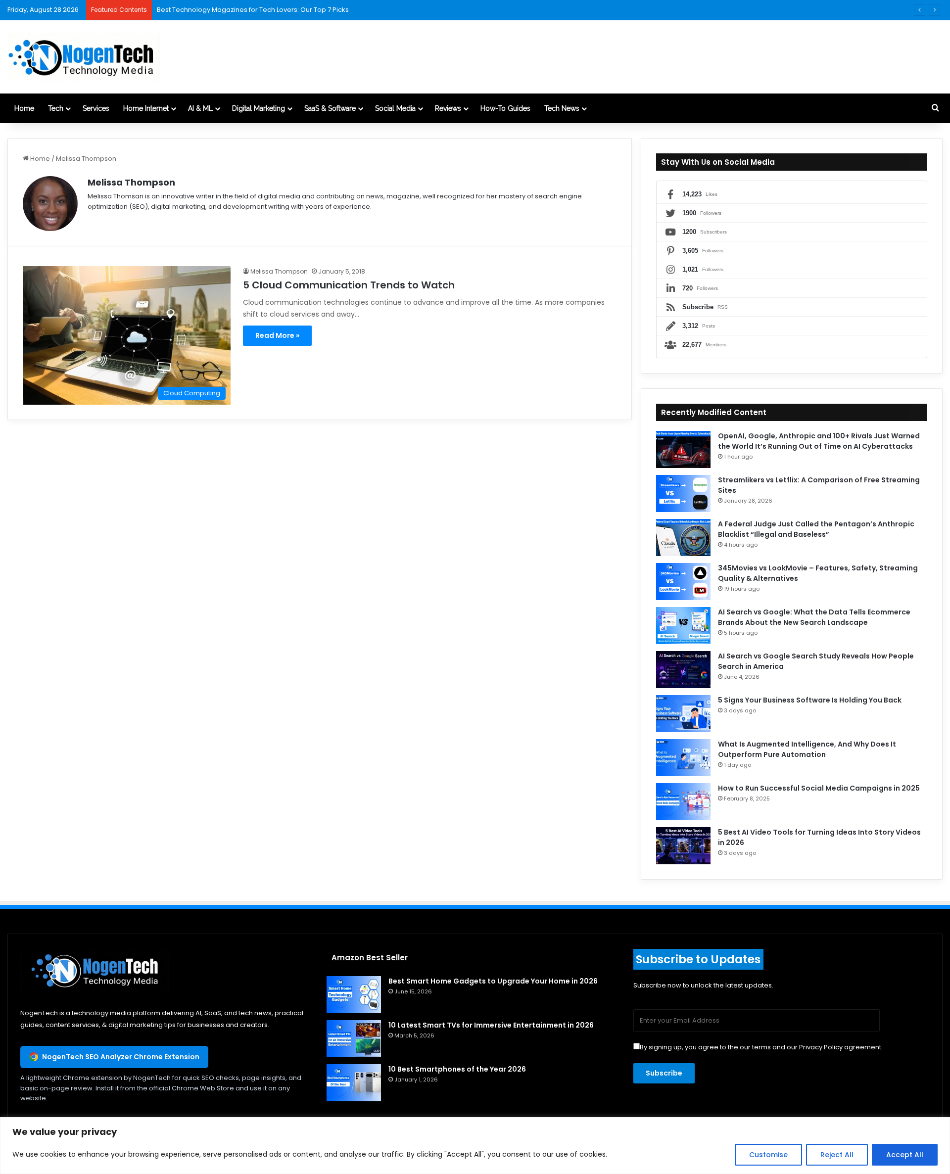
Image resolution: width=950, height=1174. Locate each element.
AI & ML (200, 108)
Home (24, 108)
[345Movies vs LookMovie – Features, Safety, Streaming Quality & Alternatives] (683, 581)
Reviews (448, 108)
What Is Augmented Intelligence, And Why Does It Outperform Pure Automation (807, 749)
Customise (768, 1155)
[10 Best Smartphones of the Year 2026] (354, 1082)
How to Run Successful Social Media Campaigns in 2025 (819, 788)
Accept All (904, 1155)
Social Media (395, 108)
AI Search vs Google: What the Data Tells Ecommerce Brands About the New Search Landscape (814, 617)
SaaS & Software (330, 108)
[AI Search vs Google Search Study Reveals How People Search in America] (683, 669)
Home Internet (146, 108)
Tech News (561, 108)
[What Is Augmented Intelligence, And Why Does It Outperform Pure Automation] (683, 757)
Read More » (277, 335)
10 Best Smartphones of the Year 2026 (457, 1069)
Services (96, 108)
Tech (55, 108)
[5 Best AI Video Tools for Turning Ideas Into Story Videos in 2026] (683, 845)
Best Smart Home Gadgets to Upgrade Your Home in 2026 (493, 981)
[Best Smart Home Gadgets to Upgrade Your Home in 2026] (354, 994)
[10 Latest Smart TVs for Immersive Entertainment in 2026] (354, 1038)
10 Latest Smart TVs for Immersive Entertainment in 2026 (491, 1025)
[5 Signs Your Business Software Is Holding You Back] (683, 713)
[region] (475, 1145)
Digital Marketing (258, 108)
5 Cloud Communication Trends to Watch (349, 285)
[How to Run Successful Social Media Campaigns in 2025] (683, 801)
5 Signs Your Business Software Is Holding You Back (810, 700)
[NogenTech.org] (83, 57)
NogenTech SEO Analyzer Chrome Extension (120, 1057)
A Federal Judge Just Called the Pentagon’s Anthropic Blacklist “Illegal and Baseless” (816, 529)
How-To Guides (505, 108)
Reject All (837, 1155)
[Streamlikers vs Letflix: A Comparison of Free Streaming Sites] (683, 493)
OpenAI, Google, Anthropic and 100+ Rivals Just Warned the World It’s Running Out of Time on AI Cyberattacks (819, 441)
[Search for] (935, 108)
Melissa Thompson (131, 182)
